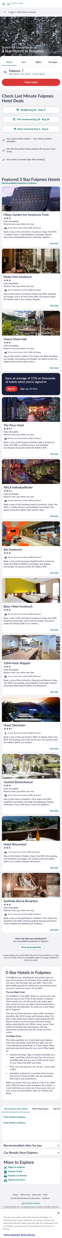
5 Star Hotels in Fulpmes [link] (14, 1117)
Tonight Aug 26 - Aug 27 (33, 110)
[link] (31, 1168)
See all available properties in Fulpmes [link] (19, 183)
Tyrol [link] (12, 12)
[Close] (58, 1213)
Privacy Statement (12, 1235)
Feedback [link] (46, 1198)
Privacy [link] (16, 1195)
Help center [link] (36, 1195)
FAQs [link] (45, 1195)
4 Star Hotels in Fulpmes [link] (14, 1123)
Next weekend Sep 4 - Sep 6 (33, 129)
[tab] (9, 62)
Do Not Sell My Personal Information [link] (25, 1198)
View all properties (31, 947)
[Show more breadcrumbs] (4, 12)
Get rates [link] (54, 244)
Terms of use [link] (25, 1195)
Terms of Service (28, 1235)
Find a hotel (31, 82)
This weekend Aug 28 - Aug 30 (33, 119)
